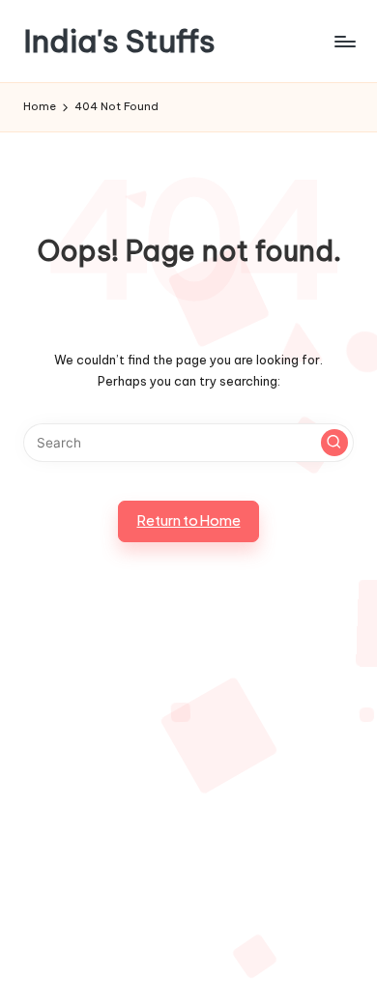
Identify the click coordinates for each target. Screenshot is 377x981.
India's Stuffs (119, 41)
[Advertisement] (188, 784)
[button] (334, 442)
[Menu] (344, 41)
